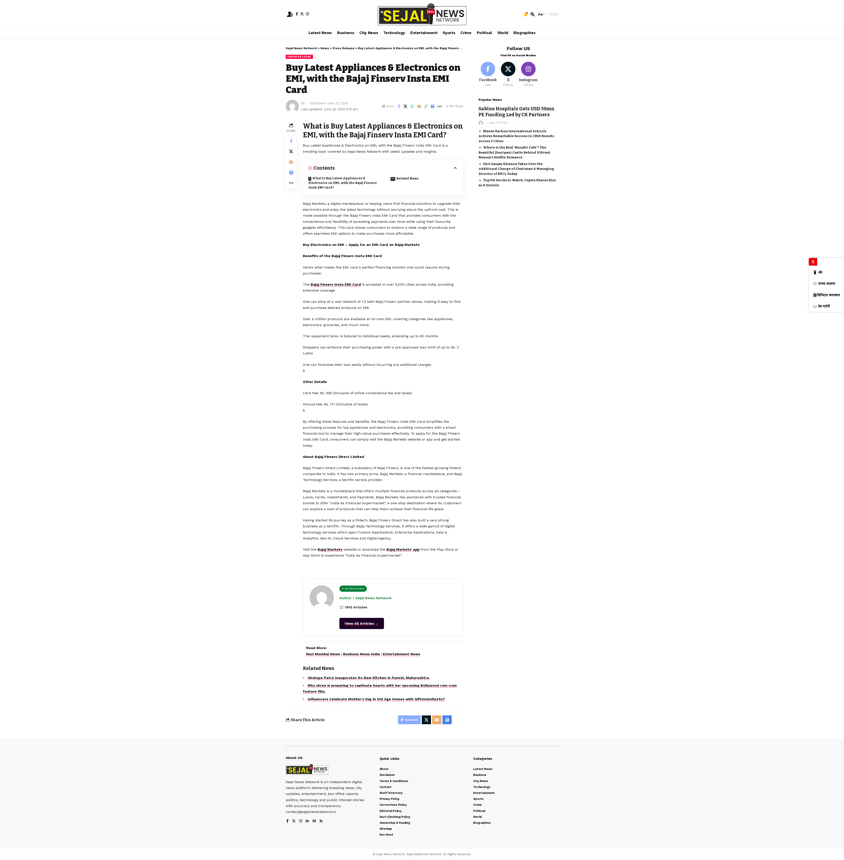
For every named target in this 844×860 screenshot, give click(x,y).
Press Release (299, 56)
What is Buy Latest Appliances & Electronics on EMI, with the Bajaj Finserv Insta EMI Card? (342, 182)
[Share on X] (405, 106)
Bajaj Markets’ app (403, 549)
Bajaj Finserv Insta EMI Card (336, 284)
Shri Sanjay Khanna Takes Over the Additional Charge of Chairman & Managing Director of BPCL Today (516, 169)
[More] (440, 106)
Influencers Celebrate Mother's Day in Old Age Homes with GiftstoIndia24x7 (376, 699)
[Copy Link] (426, 106)
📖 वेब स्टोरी (821, 306)
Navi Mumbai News (323, 654)
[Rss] (321, 821)
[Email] (419, 106)
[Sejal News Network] (422, 14)
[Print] (433, 106)
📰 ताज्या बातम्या (824, 283)
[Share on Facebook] (399, 106)
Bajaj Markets (330, 549)
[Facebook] (297, 14)
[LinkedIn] (307, 821)
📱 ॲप (817, 272)
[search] (532, 14)
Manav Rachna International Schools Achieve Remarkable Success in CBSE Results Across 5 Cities (516, 136)
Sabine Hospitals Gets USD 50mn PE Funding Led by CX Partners (516, 112)
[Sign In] (290, 14)
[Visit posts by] (292, 106)
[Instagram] (307, 14)
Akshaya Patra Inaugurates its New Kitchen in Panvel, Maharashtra (368, 678)
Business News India (361, 654)
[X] (302, 14)
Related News (407, 178)
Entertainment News (401, 654)
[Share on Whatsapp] (412, 106)
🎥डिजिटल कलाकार (826, 295)
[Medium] (314, 821)
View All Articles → (362, 623)
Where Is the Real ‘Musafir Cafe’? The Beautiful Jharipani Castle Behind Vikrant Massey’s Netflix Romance (514, 152)
